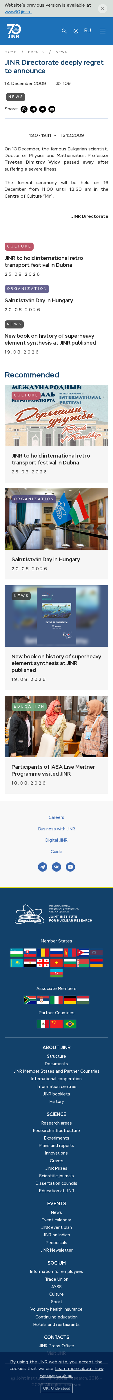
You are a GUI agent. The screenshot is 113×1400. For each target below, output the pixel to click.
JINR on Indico (56, 1235)
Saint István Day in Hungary (39, 300)
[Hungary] (83, 1003)
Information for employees (56, 1272)
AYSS (56, 1287)
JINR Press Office (56, 1346)
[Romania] (43, 955)
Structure (56, 1057)
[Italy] (57, 1003)
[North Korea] (96, 955)
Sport (56, 1302)
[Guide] (76, 31)
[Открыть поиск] (64, 31)
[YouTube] (70, 867)
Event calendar (56, 1220)
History (57, 1102)
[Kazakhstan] (17, 966)
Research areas (56, 1123)
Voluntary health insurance (56, 1310)
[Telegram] (42, 867)
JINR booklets (56, 1094)
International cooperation (56, 1079)
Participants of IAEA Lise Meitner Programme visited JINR (53, 771)
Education (29, 706)
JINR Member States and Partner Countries (57, 1072)
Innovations (56, 1153)
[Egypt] (30, 966)
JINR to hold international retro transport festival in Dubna (44, 262)
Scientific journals (56, 1176)
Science (56, 1114)
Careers (56, 818)
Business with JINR (56, 829)
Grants (56, 1161)
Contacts (56, 1337)
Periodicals (56, 1243)
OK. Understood (56, 1388)
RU (87, 30)
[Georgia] (43, 966)
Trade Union (56, 1280)
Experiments (56, 1138)
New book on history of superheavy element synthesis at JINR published (50, 340)
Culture (19, 246)
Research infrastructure (56, 1131)
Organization (27, 289)
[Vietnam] (57, 966)
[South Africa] (30, 1003)
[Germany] (70, 1003)
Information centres (56, 1087)
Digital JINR (56, 840)
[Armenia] (96, 966)
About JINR (57, 1048)
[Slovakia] (30, 955)
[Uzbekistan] (17, 955)
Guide (56, 852)
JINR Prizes (56, 1169)
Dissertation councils (56, 1184)
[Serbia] (43, 1003)
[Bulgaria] (70, 966)
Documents (56, 1064)
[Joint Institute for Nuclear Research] (56, 935)
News (62, 52)
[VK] (56, 867)
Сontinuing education (56, 1317)
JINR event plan (56, 1228)
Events (37, 52)
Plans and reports (56, 1146)
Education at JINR (56, 1191)
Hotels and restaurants (56, 1325)
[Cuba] (83, 955)
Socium (57, 1263)
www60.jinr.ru (18, 12)
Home (11, 52)
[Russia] (57, 955)
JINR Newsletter (57, 1250)
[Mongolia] (70, 955)
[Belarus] (83, 966)
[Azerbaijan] (56, 976)
